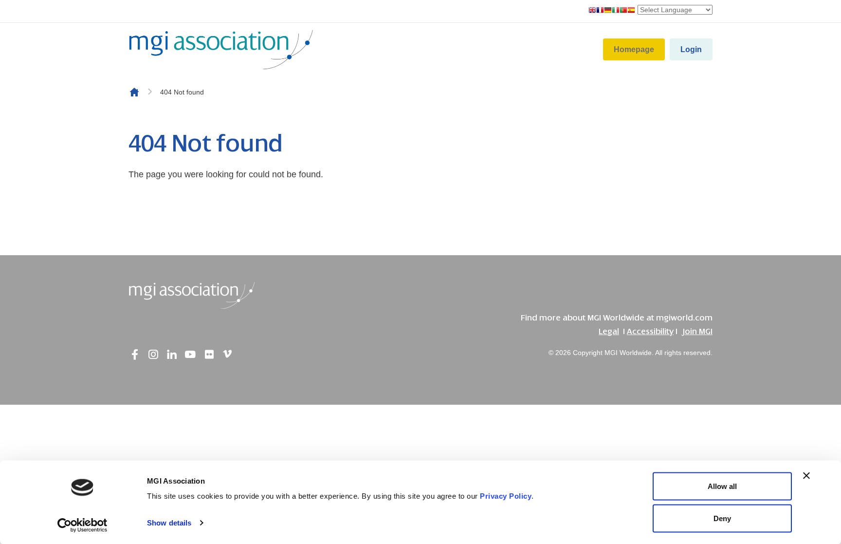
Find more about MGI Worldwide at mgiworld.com (617, 317)
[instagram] (153, 354)
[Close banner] (806, 475)
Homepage (634, 49)
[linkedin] (171, 354)
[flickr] (208, 354)
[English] (592, 11)
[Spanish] (631, 11)
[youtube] (190, 354)
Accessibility (650, 331)
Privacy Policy (505, 496)
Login (691, 49)
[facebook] (134, 354)
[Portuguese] (623, 11)
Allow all (722, 486)
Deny (722, 518)
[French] (600, 11)
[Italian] (616, 11)
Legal (609, 331)
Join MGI (697, 331)
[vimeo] (227, 354)
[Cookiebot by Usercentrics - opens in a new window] (82, 525)
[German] (608, 11)
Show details (169, 523)
